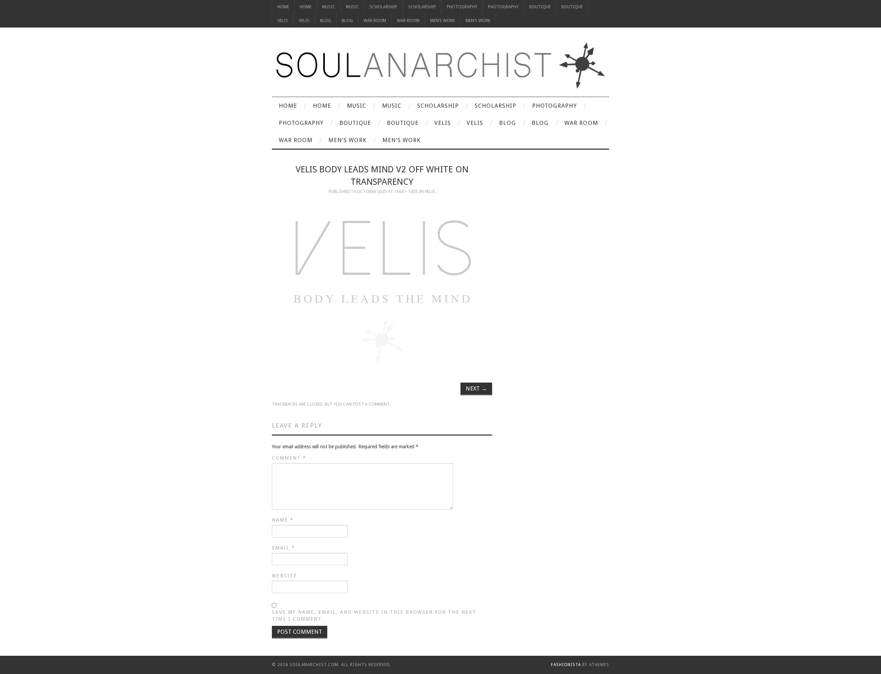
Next (476, 388)
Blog (325, 20)
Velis (282, 20)
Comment (289, 458)
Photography (462, 6)
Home (283, 6)
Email (283, 547)
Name (283, 520)
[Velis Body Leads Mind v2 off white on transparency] (382, 287)
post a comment (371, 404)
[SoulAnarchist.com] (440, 65)
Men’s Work (442, 20)
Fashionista (566, 664)
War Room (374, 20)
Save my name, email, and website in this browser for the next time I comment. (374, 615)
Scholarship (383, 6)
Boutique (540, 6)
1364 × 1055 (406, 191)
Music (328, 6)
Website (284, 575)
